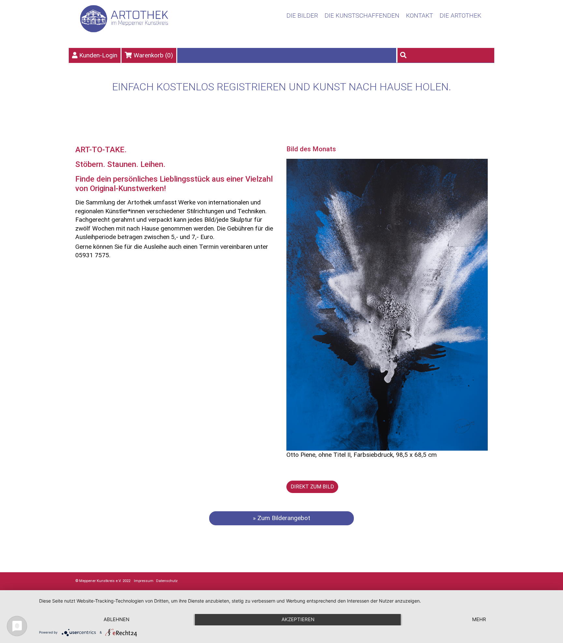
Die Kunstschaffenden (362, 15)
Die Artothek (460, 15)
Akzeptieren (298, 619)
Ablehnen (116, 619)
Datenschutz (167, 581)
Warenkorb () (153, 55)
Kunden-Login (98, 55)
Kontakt (419, 15)
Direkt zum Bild (312, 487)
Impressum (143, 581)
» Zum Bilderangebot (281, 518)
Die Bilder (302, 15)
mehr (479, 619)
